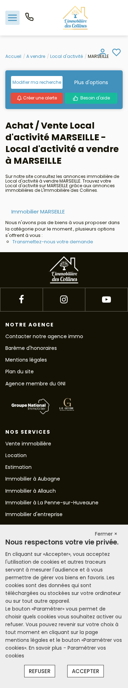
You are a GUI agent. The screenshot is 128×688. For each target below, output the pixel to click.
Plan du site (19, 371)
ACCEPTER (85, 671)
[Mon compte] (102, 53)
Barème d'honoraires (31, 348)
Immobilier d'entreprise (34, 514)
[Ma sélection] (116, 53)
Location (16, 455)
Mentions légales (26, 359)
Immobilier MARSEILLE (38, 211)
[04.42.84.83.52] (29, 19)
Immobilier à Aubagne (32, 478)
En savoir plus (46, 647)
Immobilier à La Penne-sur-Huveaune (51, 502)
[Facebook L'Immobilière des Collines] (21, 299)
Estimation (18, 467)
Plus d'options (91, 82)
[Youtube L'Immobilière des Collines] (106, 299)
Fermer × (106, 533)
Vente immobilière (28, 443)
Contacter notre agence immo (44, 336)
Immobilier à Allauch (30, 490)
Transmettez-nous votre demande (52, 241)
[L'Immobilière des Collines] (75, 17)
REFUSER (39, 671)
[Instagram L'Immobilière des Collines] (64, 299)
